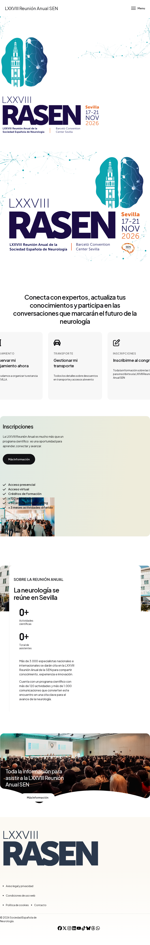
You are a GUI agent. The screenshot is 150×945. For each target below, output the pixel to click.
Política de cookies (17, 905)
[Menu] (138, 8)
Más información (19, 459)
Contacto (40, 905)
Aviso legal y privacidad (19, 886)
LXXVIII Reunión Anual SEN (31, 8)
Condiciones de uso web (20, 895)
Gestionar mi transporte (66, 360)
